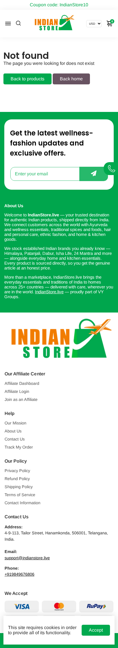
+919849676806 (19, 574)
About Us (13, 431)
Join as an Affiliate (21, 399)
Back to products (27, 78)
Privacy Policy (17, 470)
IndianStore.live (49, 291)
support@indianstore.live (27, 558)
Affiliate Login (17, 391)
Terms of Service (20, 494)
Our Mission (15, 423)
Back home (71, 78)
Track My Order (19, 447)
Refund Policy (17, 478)
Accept (96, 630)
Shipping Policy (19, 486)
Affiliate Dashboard (22, 383)
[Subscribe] (93, 174)
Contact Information (22, 502)
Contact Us (15, 439)
